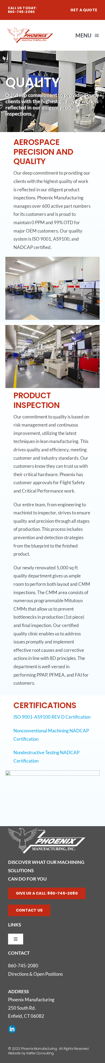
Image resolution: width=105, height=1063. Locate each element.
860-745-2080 (23, 965)
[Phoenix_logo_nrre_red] (30, 29)
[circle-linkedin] (12, 1027)
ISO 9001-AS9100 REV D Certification (51, 717)
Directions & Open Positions (35, 974)
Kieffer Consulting (40, 1053)
